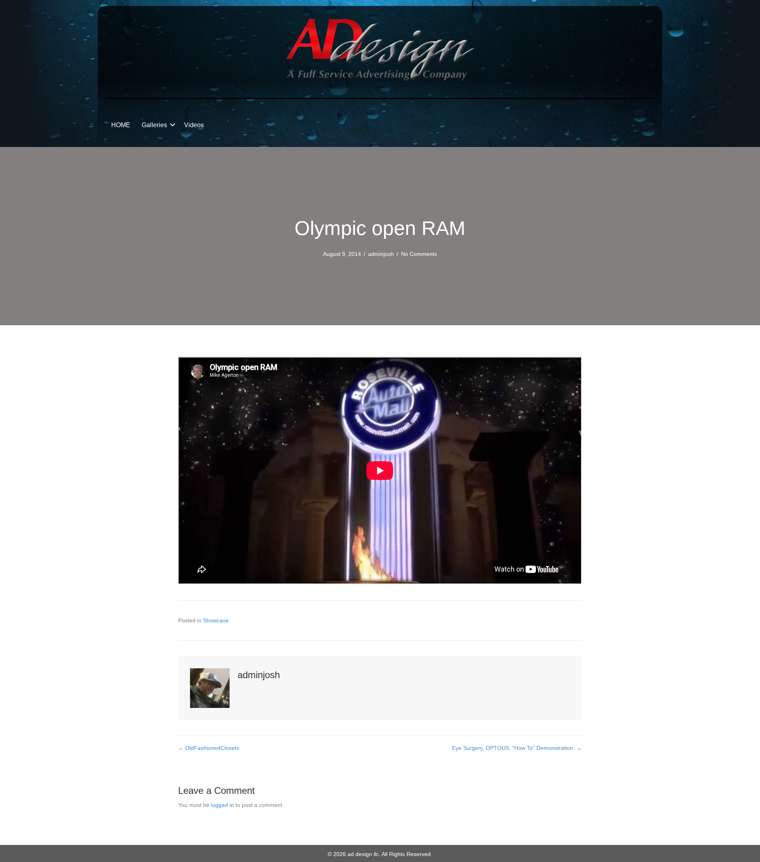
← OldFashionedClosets (208, 748)
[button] (172, 125)
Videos (194, 125)
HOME (120, 125)
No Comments (419, 254)
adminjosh (381, 254)
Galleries (154, 125)
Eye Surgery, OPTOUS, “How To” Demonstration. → (517, 748)
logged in (222, 805)
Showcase (216, 620)
